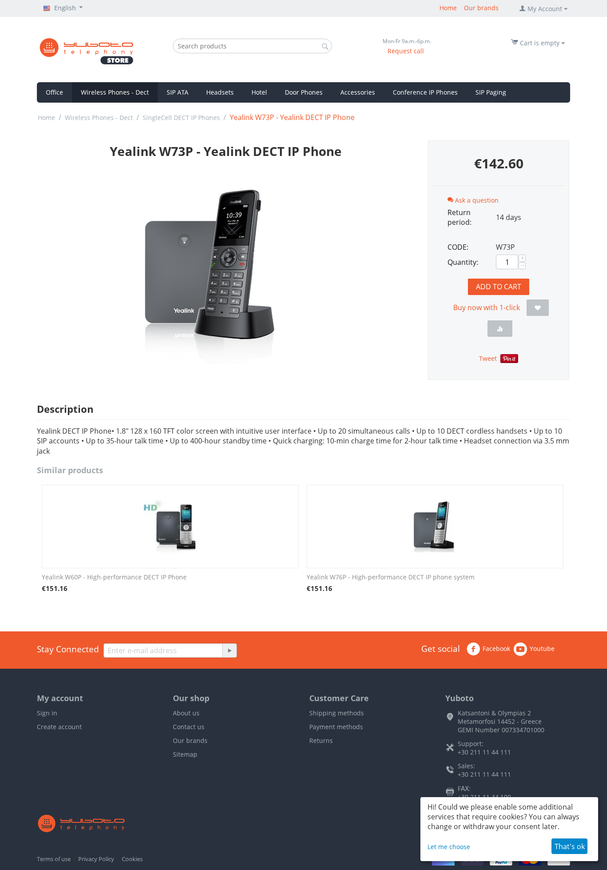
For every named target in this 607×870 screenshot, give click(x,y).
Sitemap (185, 754)
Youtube (542, 648)
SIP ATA (177, 92)
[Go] (229, 650)
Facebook (496, 648)
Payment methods (336, 726)
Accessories (357, 92)
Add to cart (498, 286)
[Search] (325, 46)
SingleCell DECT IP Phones (181, 117)
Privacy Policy (96, 859)
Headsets (220, 92)
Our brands (481, 8)
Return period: (459, 217)
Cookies (132, 859)
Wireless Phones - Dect (115, 92)
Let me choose (448, 846)
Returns (321, 740)
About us (186, 713)
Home (448, 8)
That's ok (570, 846)
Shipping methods (336, 713)
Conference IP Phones (425, 92)
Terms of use (54, 859)
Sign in (47, 713)
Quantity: (462, 262)
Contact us (188, 726)
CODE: (457, 247)
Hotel (259, 92)
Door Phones (304, 92)
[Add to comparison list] (499, 328)
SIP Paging (490, 92)
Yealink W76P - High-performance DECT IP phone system (391, 577)
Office (54, 92)
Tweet (488, 358)
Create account (59, 726)
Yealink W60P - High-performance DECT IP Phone (114, 577)
